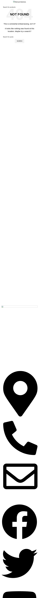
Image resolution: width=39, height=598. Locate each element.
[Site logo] (19, 2)
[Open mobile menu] (2, 2)
